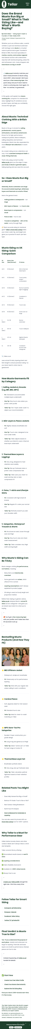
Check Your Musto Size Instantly (15, 984)
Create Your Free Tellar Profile (14, 980)
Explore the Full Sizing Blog (13, 988)
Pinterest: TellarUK (10, 912)
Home (11, 1027)
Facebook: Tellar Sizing (11, 916)
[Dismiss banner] (29, 1025)
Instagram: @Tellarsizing (12, 908)
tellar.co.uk (9, 73)
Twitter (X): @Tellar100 (11, 920)
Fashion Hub (18, 1027)
